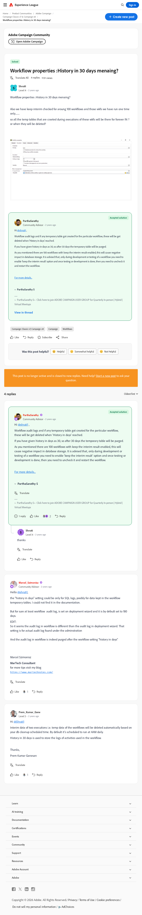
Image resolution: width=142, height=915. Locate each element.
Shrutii (29, 530)
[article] (70, 466)
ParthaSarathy (31, 220)
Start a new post (106, 376)
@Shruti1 (19, 721)
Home (5, 13)
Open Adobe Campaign (29, 41)
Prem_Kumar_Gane (29, 712)
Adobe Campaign (43, 13)
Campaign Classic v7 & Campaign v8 (19, 16)
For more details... (23, 277)
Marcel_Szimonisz (28, 582)
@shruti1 (21, 230)
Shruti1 (22, 86)
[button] (121, 17)
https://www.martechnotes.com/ (31, 672)
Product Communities (22, 13)
